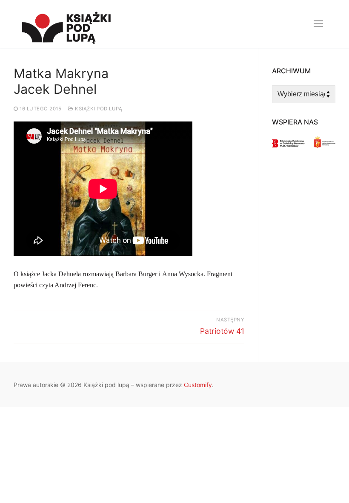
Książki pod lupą (98, 109)
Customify (198, 384)
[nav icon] (318, 24)
